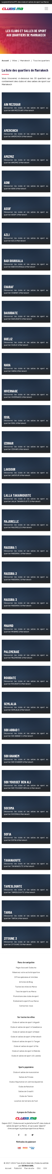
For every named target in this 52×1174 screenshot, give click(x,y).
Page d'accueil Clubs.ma (26, 968)
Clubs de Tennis (26, 1096)
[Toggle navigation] (46, 8)
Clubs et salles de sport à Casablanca (26, 1027)
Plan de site (29, 1168)
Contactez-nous (26, 1006)
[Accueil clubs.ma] (12, 9)
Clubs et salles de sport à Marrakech (26, 1037)
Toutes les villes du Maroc (26, 987)
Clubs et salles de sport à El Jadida (26, 1056)
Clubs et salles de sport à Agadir (26, 1022)
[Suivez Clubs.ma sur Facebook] (19, 1135)
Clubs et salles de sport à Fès (26, 1046)
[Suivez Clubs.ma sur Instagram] (26, 1135)
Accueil (8, 1168)
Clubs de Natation (26, 1087)
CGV (45, 1168)
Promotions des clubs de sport (26, 996)
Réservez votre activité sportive (26, 972)
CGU (39, 1168)
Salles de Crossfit (26, 1091)
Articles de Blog (26, 982)
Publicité (18, 1168)
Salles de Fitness (26, 1077)
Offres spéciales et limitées (26, 977)
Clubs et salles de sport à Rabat (26, 1032)
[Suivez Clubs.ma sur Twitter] (33, 1135)
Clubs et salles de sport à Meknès (26, 1051)
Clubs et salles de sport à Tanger (26, 1041)
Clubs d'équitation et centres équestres (26, 1082)
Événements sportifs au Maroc (26, 1001)
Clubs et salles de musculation (26, 1072)
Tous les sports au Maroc (26, 991)
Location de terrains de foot (26, 1101)
